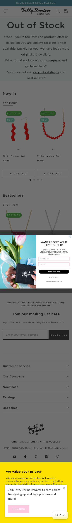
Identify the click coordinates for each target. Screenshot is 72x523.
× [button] (64, 488)
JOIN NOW (18, 509)
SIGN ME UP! (54, 272)
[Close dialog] (70, 237)
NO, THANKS (54, 277)
